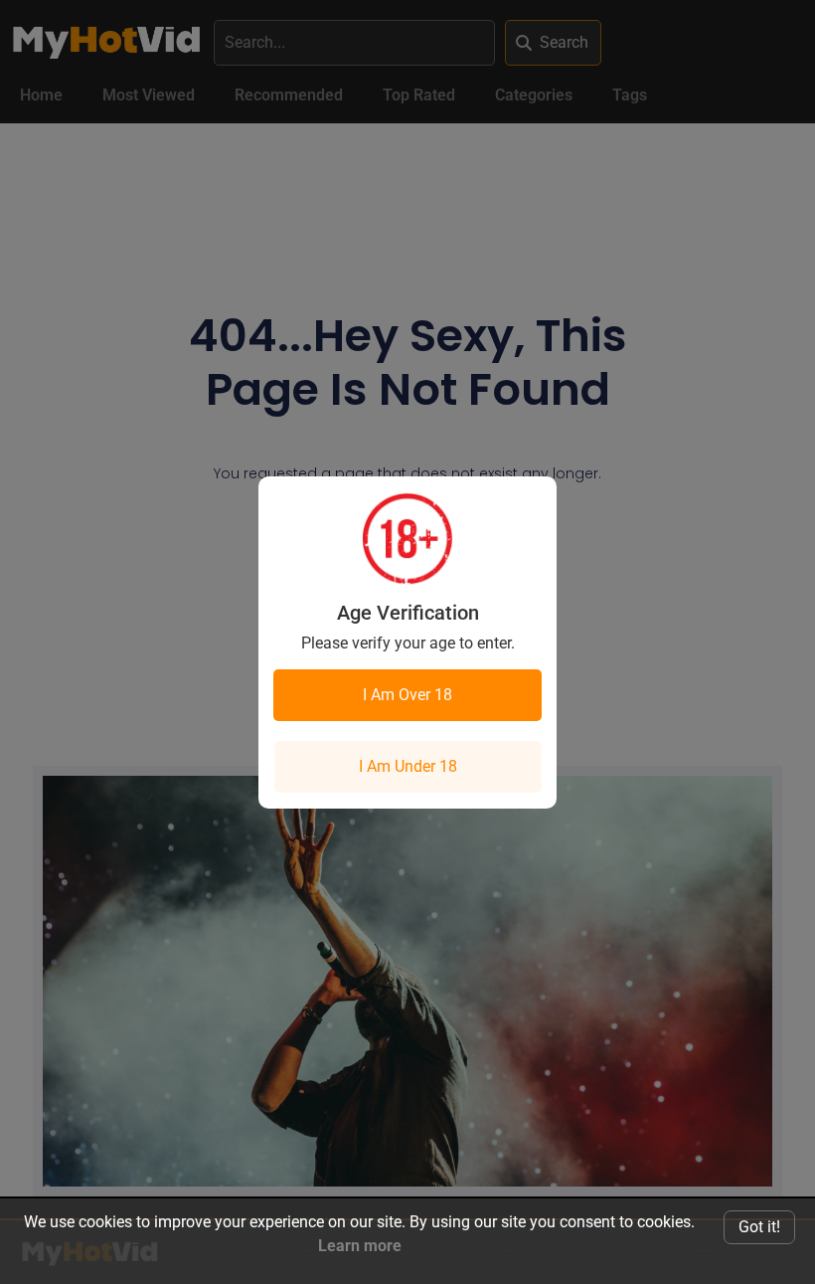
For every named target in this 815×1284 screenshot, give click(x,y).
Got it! (759, 1226)
